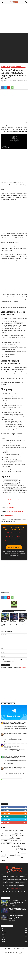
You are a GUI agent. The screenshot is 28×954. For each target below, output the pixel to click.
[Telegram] (18, 891)
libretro (9, 843)
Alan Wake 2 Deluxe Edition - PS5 (14, 536)
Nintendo (18, 66)
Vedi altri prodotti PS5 (14, 547)
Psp (6, 855)
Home (5, 948)
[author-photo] (14, 604)
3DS (2, 830)
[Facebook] (2, 87)
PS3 (23, 852)
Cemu (16, 833)
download (21, 835)
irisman (24, 840)
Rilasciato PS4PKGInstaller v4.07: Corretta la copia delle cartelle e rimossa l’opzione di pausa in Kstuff (14, 622)
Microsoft (3, 941)
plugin (18, 852)
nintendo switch (4, 848)
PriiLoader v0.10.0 (11, 496)
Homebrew (3, 66)
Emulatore (4, 838)
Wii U (21, 858)
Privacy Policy (15, 950)
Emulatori (9, 950)
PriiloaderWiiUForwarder (13, 500)
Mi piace (24, 807)
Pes (13, 848)
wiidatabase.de (9, 515)
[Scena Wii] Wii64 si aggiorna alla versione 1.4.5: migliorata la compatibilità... (18, 902)
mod (2, 846)
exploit (24, 838)
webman (12, 858)
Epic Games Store (15, 838)
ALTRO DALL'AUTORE (20, 611)
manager (15, 843)
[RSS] (15, 891)
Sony (18, 855)
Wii (17, 858)
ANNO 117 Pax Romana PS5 (14, 532)
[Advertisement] (14, 18)
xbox (3, 861)
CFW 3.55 (3, 835)
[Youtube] (24, 891)
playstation (21, 849)
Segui (25, 810)
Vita (7, 858)
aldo (17, 830)
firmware (5, 841)
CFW (20, 833)
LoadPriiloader (10, 503)
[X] (5, 87)
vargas (2, 857)
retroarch (12, 855)
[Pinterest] (8, 87)
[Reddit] (12, 891)
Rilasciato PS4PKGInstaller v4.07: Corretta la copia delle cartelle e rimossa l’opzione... (17, 910)
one (10, 849)
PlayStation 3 (5, 852)
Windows (13, 948)
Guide (9, 948)
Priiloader (6, 592)
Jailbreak (3, 843)
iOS (20, 840)
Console (18, 948)
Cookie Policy (22, 950)
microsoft (23, 843)
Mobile (23, 948)
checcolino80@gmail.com (16, 888)
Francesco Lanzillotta (8, 733)
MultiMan (7, 846)
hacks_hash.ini (11, 507)
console (8, 835)
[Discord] (3, 891)
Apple (3, 833)
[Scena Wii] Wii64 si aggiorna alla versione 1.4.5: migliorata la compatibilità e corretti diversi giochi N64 (5, 623)
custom (15, 835)
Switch (22, 855)
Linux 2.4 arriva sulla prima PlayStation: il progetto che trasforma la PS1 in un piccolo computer (23, 622)
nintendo (16, 846)
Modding (9, 66)
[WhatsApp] (12, 87)
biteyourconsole (9, 833)
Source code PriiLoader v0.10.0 (15, 511)
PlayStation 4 (12, 851)
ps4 (3, 855)
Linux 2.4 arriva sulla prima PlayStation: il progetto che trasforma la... (16, 917)
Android (21, 830)
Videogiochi (3, 937)
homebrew (14, 841)
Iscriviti (24, 822)
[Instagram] (9, 891)
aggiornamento (10, 830)
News (13, 66)
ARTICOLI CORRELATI (8, 611)
